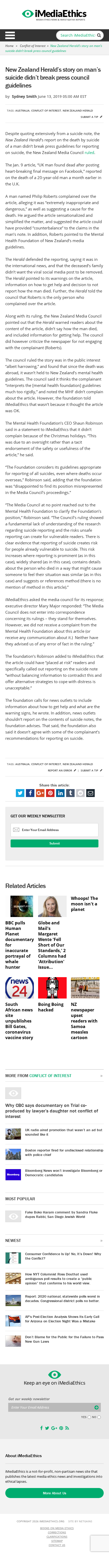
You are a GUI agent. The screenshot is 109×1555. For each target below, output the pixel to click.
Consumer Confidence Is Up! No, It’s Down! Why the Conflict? (63, 1256)
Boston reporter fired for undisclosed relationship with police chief (64, 1152)
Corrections (57, 1532)
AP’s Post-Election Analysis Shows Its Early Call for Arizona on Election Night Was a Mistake (62, 1318)
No (94, 1417)
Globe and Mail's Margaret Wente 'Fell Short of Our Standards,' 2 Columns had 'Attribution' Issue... (52, 945)
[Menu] (10, 35)
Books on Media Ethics (57, 1528)
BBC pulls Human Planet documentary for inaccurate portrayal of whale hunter (19, 945)
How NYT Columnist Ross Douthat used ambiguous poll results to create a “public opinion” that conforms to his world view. (58, 1278)
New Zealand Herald (78, 110)
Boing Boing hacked (50, 1007)
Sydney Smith (24, 96)
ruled (89, 152)
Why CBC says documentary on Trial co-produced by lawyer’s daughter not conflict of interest (51, 1110)
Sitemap (57, 1541)
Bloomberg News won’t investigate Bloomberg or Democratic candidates (63, 1172)
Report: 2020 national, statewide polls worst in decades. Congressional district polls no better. (62, 1298)
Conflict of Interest (33, 46)
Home (9, 46)
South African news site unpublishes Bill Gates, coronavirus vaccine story (19, 1021)
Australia (22, 110)
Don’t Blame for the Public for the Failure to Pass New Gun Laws (64, 1339)
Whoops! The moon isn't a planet (84, 904)
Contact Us (57, 1545)
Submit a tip (90, 117)
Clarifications (57, 1536)
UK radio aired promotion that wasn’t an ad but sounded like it (63, 1132)
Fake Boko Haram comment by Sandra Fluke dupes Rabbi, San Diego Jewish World (61, 1214)
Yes (84, 1417)
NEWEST (13, 1240)
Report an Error (60, 770)
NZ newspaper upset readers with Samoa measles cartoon (84, 1021)
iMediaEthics (54, 14)
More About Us (54, 1493)
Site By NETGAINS (80, 1521)
